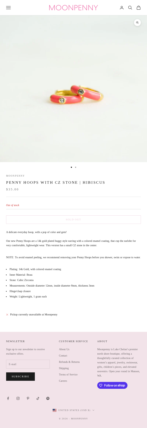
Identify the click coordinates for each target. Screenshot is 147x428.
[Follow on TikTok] (38, 398)
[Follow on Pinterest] (28, 398)
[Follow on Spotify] (48, 398)
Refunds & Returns (69, 362)
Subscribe (20, 376)
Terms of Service (68, 374)
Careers (63, 380)
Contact (63, 355)
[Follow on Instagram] (18, 398)
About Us (64, 349)
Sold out (73, 219)
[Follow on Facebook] (8, 398)
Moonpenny (15, 176)
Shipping (64, 368)
